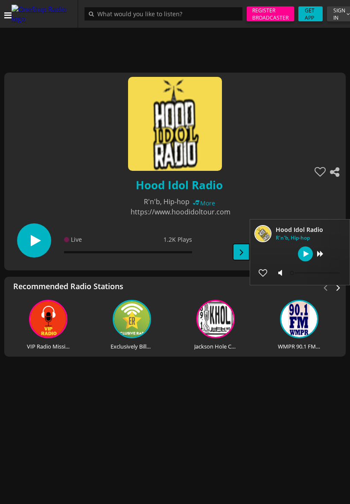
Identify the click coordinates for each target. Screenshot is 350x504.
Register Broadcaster (270, 14)
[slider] (316, 273)
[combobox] (165, 14)
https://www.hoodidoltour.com (180, 212)
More (207, 203)
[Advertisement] (175, 47)
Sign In (339, 14)
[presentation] (338, 287)
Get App (310, 14)
